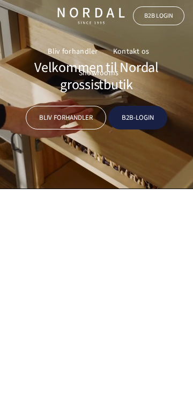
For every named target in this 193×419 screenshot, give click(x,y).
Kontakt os (131, 51)
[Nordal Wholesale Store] (91, 16)
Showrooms (99, 73)
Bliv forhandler (73, 51)
